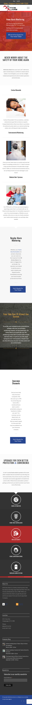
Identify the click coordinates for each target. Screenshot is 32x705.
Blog (14, 1)
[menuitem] (14, 1)
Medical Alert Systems (16, 177)
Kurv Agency (9, 699)
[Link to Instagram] (24, 701)
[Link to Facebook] (21, 701)
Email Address (8, 678)
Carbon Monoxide (16, 90)
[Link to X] (26, 701)
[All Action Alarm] (13, 8)
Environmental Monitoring (16, 132)
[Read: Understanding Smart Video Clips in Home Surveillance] (3, 644)
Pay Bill (18, 1)
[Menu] (27, 8)
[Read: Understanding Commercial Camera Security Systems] (3, 650)
